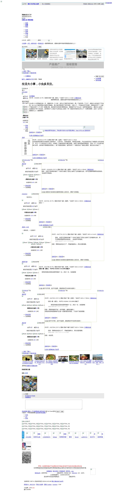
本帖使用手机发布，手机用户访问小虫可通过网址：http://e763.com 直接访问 (67, 130)
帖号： (26, 79)
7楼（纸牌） (71, 298)
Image (28, 395)
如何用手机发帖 (41, 412)
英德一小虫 (25, 227)
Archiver (55, 484)
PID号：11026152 (37, 140)
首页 (95, 4)
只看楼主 (28, 76)
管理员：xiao (70, 471)
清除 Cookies (48, 484)
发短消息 (28, 185)
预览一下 (30, 411)
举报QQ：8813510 (29, 484)
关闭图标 (32, 96)
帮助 (26, 26)
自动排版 (24, 411)
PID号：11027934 (50, 327)
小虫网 (24, 43)
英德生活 (40, 43)
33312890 (24, 92)
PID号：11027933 (50, 298)
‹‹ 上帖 (24, 71)
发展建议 (49, 471)
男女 (26, 418)
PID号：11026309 (47, 169)
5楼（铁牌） (78, 234)
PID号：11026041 (34, 98)
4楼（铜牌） (65, 201)
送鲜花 (31, 132)
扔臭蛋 (38, 132)
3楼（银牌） (68, 169)
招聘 (26, 31)
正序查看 (98, 78)
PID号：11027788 (44, 267)
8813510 (74, 473)
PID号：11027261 (44, 201)
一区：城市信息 (32, 43)
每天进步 (55, 471)
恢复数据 (36, 411)
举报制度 (62, 471)
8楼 (68, 327)
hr (30, 395)
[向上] (24, 421)
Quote (33, 395)
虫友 (23, 137)
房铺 (26, 33)
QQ (26, 416)
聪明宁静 (24, 262)
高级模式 (28, 397)
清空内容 (42, 411)
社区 (26, 415)
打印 (32, 79)
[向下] (28, 421)
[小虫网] (29, 9)
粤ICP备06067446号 (57, 481)
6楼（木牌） (65, 267)
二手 (26, 35)
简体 (49, 98)
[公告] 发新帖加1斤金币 (36, 135)
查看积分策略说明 (31, 365)
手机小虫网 (39, 484)
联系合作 (37, 473)
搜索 (26, 23)
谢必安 (24, 164)
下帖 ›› (29, 71)
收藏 (99, 4)
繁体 (46, 98)
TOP (59, 484)
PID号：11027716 (57, 234)
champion (24, 194)
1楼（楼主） (55, 98)
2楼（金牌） (59, 140)
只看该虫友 (77, 98)
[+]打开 (26, 373)
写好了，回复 (60, 411)
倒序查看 (98, 80)
